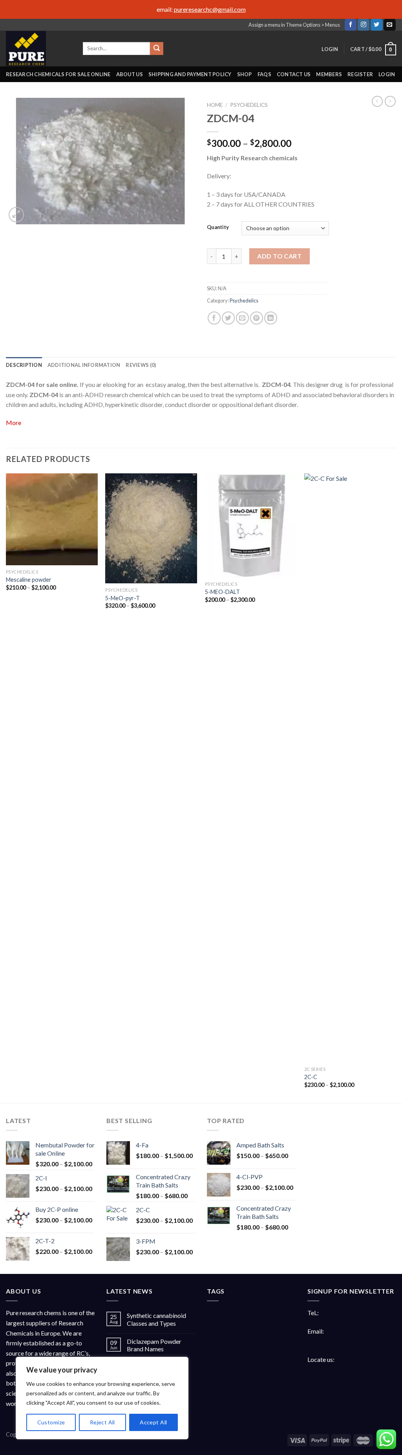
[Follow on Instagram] (363, 25)
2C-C (310, 1077)
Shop (244, 74)
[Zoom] (16, 214)
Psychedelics (249, 105)
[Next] (396, 788)
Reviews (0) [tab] (141, 365)
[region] (102, 1398)
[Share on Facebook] (214, 318)
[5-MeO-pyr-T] (151, 528)
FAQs (264, 74)
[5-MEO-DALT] (251, 525)
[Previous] (6, 788)
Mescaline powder (28, 579)
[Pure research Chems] (38, 48)
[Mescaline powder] (52, 519)
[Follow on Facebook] (350, 25)
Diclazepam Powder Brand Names (154, 1345)
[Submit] (156, 48)
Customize (51, 1422)
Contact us (294, 74)
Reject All (102, 1422)
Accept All (153, 1422)
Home (215, 105)
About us (129, 74)
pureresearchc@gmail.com (210, 9)
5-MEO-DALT (222, 591)
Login (386, 74)
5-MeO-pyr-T (122, 598)
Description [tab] (24, 365)
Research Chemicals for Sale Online (58, 74)
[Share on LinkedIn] (270, 318)
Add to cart (279, 256)
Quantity (218, 227)
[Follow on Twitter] (376, 25)
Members (329, 74)
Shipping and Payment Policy (190, 74)
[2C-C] (350, 768)
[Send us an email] (389, 25)
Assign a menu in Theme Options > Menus (294, 25)
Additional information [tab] (84, 365)
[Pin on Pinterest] (256, 318)
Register (360, 74)
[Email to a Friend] (242, 318)
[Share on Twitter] (228, 318)
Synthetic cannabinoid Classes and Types (156, 1319)
